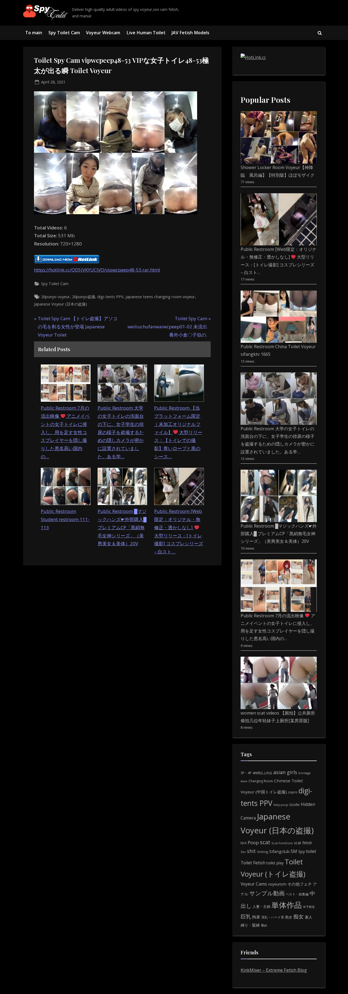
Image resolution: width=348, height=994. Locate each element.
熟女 (288, 917)
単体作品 (286, 905)
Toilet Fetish (253, 863)
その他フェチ (299, 884)
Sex (243, 852)
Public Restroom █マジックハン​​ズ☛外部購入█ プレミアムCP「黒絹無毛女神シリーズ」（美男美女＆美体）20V (122, 527)
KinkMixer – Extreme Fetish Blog (274, 970)
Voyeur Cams (254, 884)
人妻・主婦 (261, 906)
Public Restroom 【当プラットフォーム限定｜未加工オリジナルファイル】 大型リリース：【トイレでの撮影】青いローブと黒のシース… (178, 432)
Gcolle (294, 804)
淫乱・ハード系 (272, 917)
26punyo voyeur (55, 296)
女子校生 (309, 907)
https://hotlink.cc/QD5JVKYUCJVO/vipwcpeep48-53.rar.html (97, 270)
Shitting (262, 852)
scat (265, 842)
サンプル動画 (267, 893)
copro (292, 792)
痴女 (298, 916)
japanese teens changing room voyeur (160, 296)
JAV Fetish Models (190, 33)
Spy (301, 851)
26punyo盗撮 (83, 296)
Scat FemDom (282, 843)
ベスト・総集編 (297, 894)
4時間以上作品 (262, 773)
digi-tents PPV (110, 296)
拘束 (256, 917)
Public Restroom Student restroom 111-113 (65, 519)
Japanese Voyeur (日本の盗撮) (60, 304)
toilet (311, 851)
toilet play (275, 862)
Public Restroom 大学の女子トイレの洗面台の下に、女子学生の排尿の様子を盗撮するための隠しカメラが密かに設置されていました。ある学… (121, 432)
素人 (308, 917)
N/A (244, 843)
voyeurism (277, 884)
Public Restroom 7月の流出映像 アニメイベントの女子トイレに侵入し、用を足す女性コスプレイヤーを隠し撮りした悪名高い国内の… (65, 432)
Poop (253, 842)
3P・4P (246, 773)
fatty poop (281, 805)
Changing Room (260, 781)
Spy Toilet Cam (64, 33)
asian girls (285, 772)
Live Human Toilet (146, 33)
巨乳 (246, 916)
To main (33, 33)
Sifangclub (279, 851)
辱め (264, 925)
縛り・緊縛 (250, 925)
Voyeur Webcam (103, 33)
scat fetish (303, 842)
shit (251, 851)
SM (294, 851)
